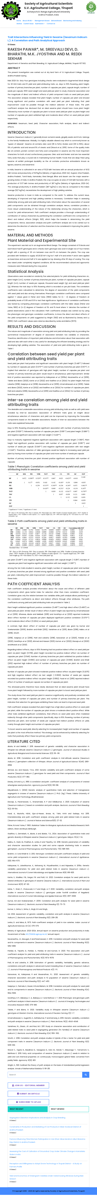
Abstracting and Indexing (72, 21)
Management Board (42, 21)
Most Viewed (57, 1109)
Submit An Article (29, 1093)
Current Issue (28, 24)
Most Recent (16, 1109)
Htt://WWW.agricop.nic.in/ (36, 934)
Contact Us (51, 24)
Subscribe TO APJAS (29, 1102)
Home (19, 21)
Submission (39, 24)
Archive (19, 24)
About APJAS (27, 21)
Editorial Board (56, 21)
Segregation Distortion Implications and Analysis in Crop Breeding (37, 1117)
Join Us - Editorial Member (29, 1085)
